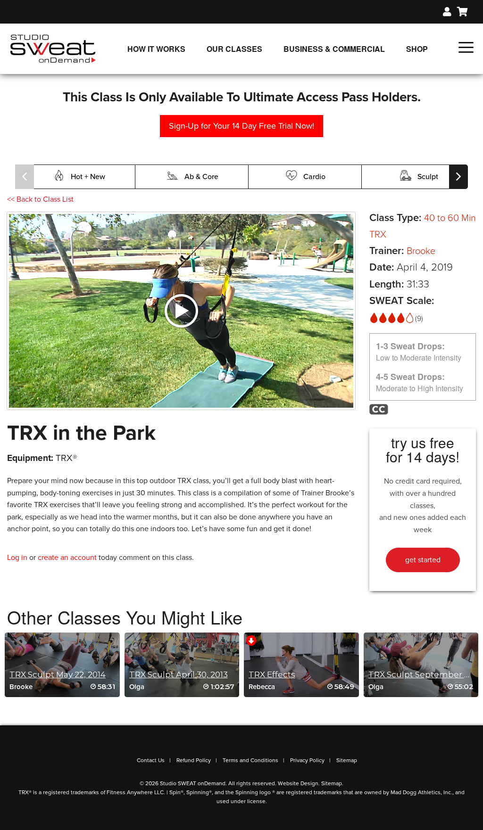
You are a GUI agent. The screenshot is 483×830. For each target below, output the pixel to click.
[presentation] (24, 176)
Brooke (421, 251)
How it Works (156, 48)
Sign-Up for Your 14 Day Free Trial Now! (241, 126)
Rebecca (262, 686)
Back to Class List (40, 199)
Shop (417, 48)
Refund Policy (193, 760)
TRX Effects (272, 674)
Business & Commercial (334, 48)
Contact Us (151, 760)
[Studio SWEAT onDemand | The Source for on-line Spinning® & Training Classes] (53, 48)
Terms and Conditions (250, 760)
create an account (67, 557)
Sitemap (346, 760)
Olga (136, 686)
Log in (17, 557)
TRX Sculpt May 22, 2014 (57, 674)
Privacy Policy (307, 760)
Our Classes (234, 48)
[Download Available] (251, 640)
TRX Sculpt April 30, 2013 (178, 674)
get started (423, 560)
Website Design (298, 783)
